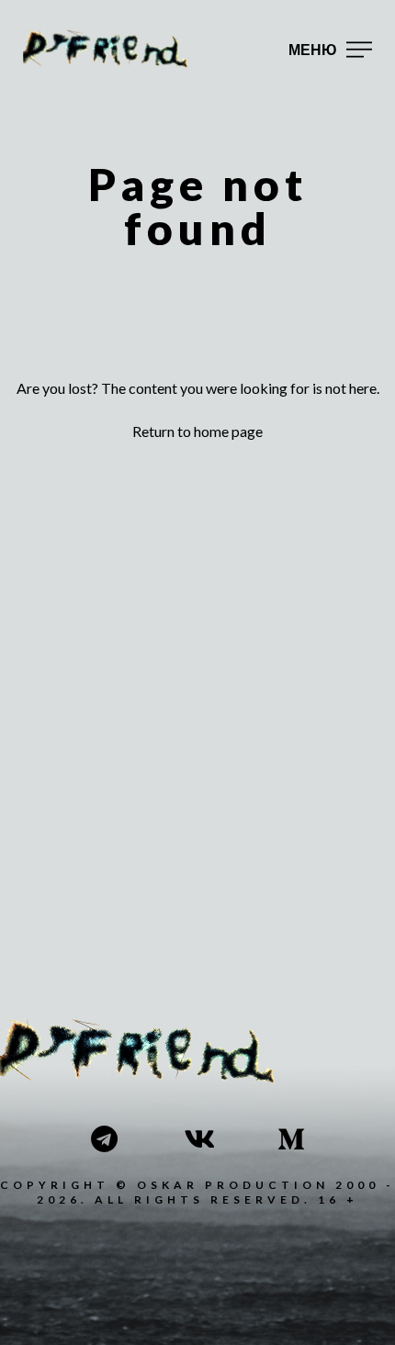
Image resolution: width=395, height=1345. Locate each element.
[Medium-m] (291, 1139)
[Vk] (197, 1139)
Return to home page (197, 431)
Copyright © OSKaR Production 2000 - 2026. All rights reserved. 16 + (197, 1192)
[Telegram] (103, 1139)
